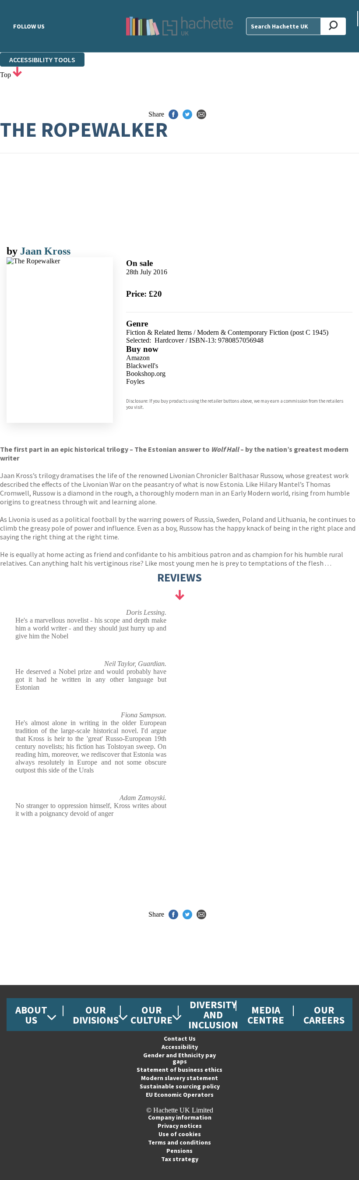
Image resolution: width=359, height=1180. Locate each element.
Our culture (151, 1015)
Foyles (135, 381)
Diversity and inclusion (213, 1014)
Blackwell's (142, 365)
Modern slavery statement (179, 1078)
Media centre (265, 1015)
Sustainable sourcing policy (180, 1086)
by (13, 251)
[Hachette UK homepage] (179, 26)
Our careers (324, 1015)
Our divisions (96, 1015)
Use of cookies (179, 1134)
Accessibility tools (42, 59)
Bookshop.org (145, 373)
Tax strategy (179, 1159)
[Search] (333, 26)
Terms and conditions (179, 1142)
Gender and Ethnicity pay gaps (179, 1058)
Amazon (138, 357)
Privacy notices (180, 1126)
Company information (179, 1117)
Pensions (179, 1151)
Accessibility (180, 1047)
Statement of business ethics (179, 1070)
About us (31, 1015)
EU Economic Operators (180, 1094)
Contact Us (180, 1038)
